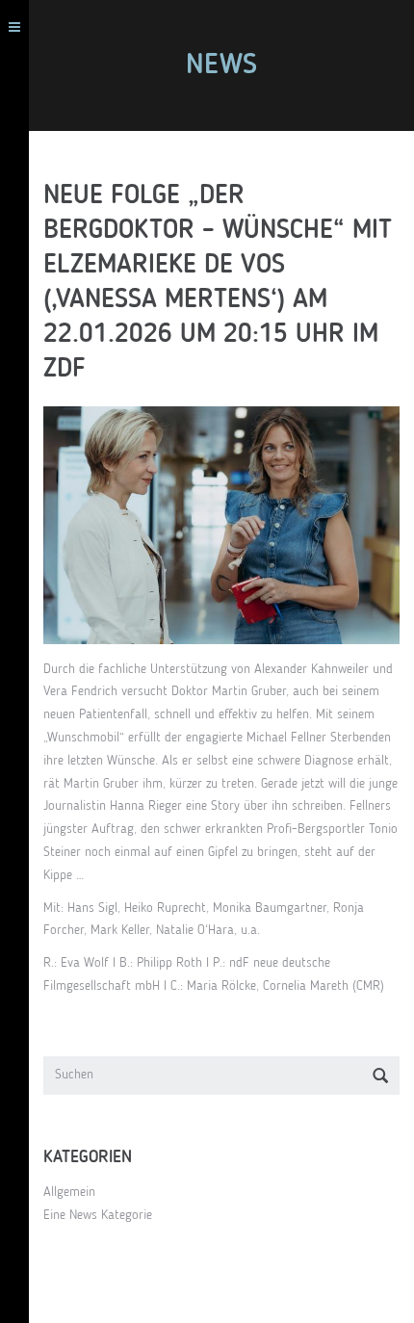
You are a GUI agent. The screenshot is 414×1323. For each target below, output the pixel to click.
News (221, 65)
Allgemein (69, 1192)
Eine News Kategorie (97, 1215)
